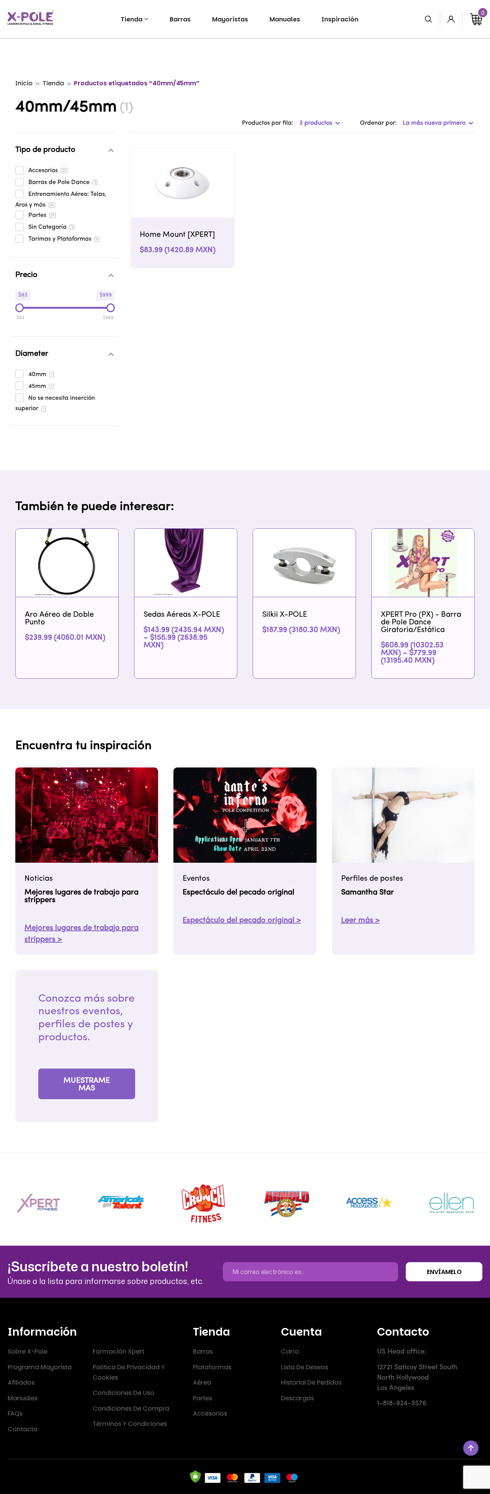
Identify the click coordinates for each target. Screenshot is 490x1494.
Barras (203, 1351)
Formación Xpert (118, 1351)
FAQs (15, 1413)
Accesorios (210, 1413)
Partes (202, 1398)
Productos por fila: (267, 123)
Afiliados (21, 1382)
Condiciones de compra (131, 1408)
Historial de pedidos (311, 1382)
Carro (290, 1351)
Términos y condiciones (130, 1423)
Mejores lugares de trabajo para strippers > (81, 933)
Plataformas (212, 1367)
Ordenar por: (378, 123)
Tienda (53, 83)
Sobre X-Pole (27, 1351)
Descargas (297, 1398)
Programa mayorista (40, 1367)
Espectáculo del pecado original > (242, 920)
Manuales (23, 1398)
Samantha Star (367, 892)
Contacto (23, 1429)
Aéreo (202, 1382)
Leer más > (360, 920)
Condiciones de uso (123, 1392)
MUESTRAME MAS (87, 1084)
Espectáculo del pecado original (238, 892)
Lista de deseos (304, 1367)
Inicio (24, 83)
